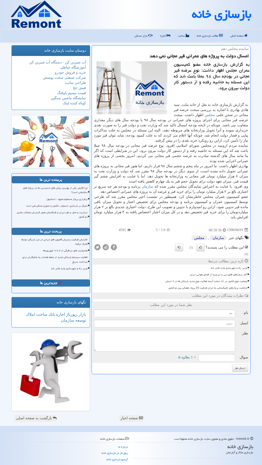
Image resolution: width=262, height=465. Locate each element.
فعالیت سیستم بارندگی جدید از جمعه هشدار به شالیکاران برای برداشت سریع (55, 259)
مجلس (210, 115)
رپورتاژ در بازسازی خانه (115, 453)
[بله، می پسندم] (200, 247)
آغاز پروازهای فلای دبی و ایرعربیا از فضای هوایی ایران (218, 274)
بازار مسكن (141, 35)
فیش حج (79, 88)
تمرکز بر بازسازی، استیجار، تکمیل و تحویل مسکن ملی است (57, 205)
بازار (82, 314)
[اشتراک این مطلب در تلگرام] (105, 247)
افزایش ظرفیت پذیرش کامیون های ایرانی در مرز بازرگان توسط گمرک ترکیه (54, 241)
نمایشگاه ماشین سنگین (68, 98)
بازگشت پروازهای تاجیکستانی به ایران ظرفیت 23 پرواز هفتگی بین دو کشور (207, 287)
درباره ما (123, 446)
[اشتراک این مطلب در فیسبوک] (113, 247)
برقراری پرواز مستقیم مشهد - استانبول (67, 199)
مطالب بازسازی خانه (208, 35)
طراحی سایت (75, 83)
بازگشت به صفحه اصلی (34, 418)
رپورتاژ (71, 314)
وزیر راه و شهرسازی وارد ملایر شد (229, 267)
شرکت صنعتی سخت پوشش (64, 78)
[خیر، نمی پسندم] (179, 247)
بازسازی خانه (221, 14)
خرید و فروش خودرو (70, 72)
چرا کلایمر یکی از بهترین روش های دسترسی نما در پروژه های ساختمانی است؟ (55, 190)
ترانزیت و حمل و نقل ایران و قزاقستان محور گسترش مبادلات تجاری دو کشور (52, 214)
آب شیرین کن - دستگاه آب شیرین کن (57, 62)
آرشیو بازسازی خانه (117, 459)
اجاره (163, 35)
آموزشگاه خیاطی (73, 67)
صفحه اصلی (237, 35)
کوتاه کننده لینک (74, 103)
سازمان (147, 186)
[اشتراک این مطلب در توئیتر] (97, 247)
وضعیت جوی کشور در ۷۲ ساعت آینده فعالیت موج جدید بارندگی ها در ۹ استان (206, 281)
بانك (51, 314)
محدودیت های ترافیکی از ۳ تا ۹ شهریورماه (65, 250)
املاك (30, 314)
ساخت (182, 35)
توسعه (80, 320)
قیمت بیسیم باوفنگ (71, 93)
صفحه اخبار (130, 418)
